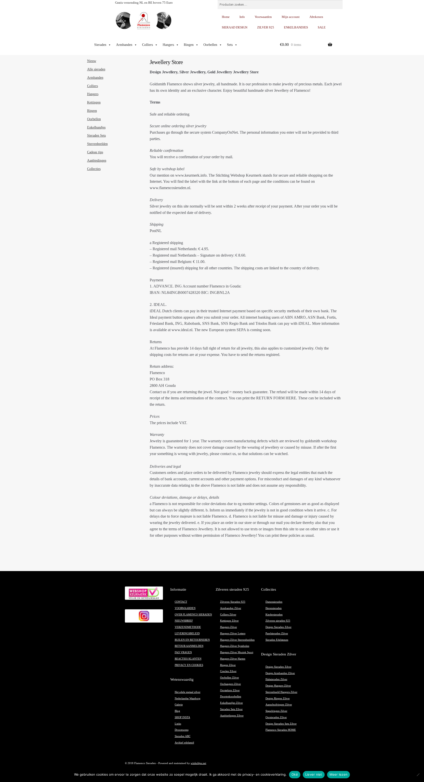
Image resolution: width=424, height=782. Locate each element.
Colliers (147, 45)
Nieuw (91, 61)
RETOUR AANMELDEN (189, 646)
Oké (295, 774)
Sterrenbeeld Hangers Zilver (281, 692)
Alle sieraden (96, 69)
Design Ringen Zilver (277, 698)
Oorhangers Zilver (230, 684)
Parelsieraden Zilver (276, 633)
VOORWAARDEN (185, 608)
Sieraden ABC (182, 736)
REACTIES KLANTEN (188, 658)
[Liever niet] (417, 774)
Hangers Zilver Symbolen (234, 646)
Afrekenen (316, 17)
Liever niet (313, 774)
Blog (177, 711)
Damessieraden (273, 601)
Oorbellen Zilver (229, 677)
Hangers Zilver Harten (232, 658)
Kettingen (94, 102)
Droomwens (181, 730)
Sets (230, 45)
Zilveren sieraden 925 (277, 620)
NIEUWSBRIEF (184, 620)
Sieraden (100, 45)
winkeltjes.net (198, 763)
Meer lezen (339, 774)
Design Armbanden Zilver (280, 673)
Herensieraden (273, 608)
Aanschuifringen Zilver (278, 704)
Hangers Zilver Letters (232, 633)
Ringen (189, 45)
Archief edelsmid (184, 742)
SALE (322, 27)
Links (178, 723)
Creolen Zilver (228, 671)
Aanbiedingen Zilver (232, 715)
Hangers (168, 45)
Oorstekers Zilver (230, 690)
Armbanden (124, 45)
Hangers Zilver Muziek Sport (236, 652)
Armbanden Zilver (230, 608)
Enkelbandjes (96, 127)
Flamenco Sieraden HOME (280, 730)
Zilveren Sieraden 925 (232, 601)
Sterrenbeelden (97, 144)
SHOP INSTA (182, 717)
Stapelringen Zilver (276, 711)
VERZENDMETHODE (188, 627)
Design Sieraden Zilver (278, 627)
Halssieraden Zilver (276, 679)
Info (242, 17)
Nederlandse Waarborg (187, 698)
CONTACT (181, 601)
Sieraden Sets (96, 135)
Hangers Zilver (228, 627)
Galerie (179, 704)
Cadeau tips (95, 152)
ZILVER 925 (265, 27)
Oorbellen (210, 45)
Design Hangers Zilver (278, 685)
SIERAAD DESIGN (234, 27)
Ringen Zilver (228, 665)
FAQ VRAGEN (183, 652)
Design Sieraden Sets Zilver (281, 723)
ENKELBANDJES (296, 27)
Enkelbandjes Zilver (231, 703)
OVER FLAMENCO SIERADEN (193, 614)
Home (226, 17)
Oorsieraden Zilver (276, 717)
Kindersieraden (274, 614)
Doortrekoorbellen (230, 696)
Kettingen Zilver (229, 620)
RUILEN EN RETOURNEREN (192, 640)
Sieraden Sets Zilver (231, 709)
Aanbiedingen (96, 160)
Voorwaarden (263, 17)
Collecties (94, 169)
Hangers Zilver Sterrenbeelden (237, 640)
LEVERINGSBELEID (187, 633)
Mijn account (291, 17)
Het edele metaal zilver (187, 692)
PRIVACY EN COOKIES (189, 665)
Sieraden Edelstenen (276, 640)
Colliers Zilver (228, 614)
